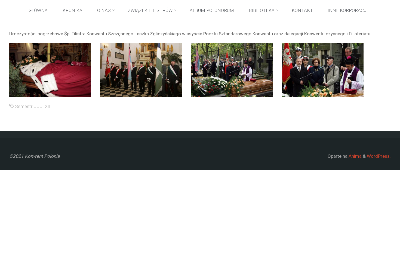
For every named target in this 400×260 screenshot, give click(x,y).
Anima (354, 156)
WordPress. (379, 156)
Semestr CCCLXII (32, 106)
